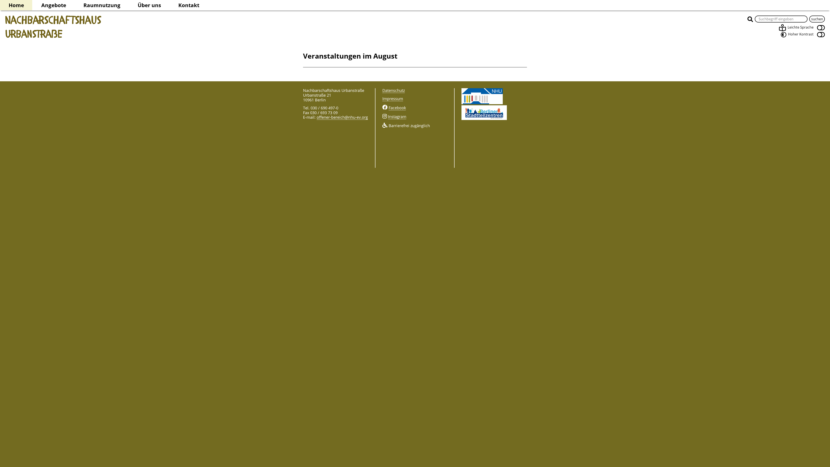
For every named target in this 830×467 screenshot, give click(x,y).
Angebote (53, 5)
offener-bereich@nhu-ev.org (342, 117)
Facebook (397, 107)
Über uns (149, 5)
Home (16, 5)
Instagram (397, 116)
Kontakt (188, 5)
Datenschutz (393, 90)
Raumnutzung (101, 5)
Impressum (392, 98)
